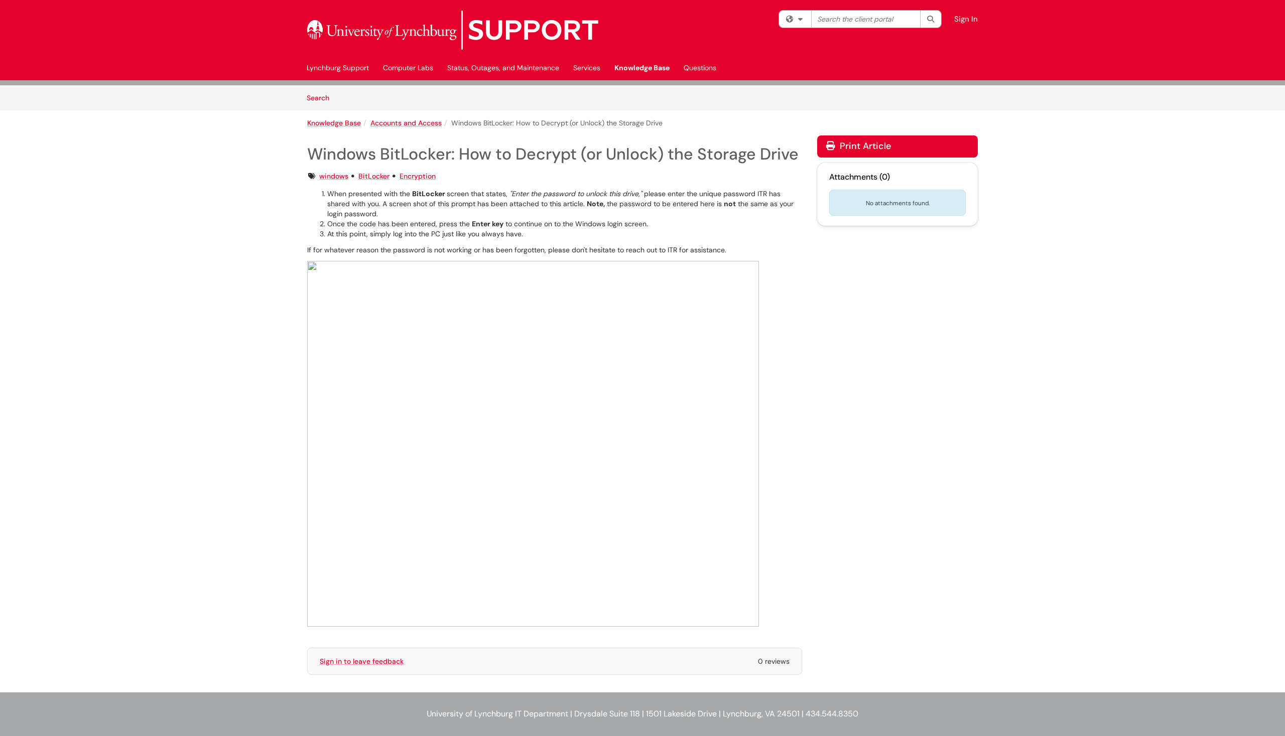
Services (586, 67)
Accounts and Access (406, 122)
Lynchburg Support (338, 67)
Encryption (418, 176)
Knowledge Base (642, 67)
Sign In (966, 19)
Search (321, 97)
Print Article (864, 146)
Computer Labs (408, 67)
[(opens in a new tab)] (452, 30)
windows (333, 176)
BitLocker (374, 176)
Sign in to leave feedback (362, 661)
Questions (700, 67)
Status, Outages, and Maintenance (503, 67)
